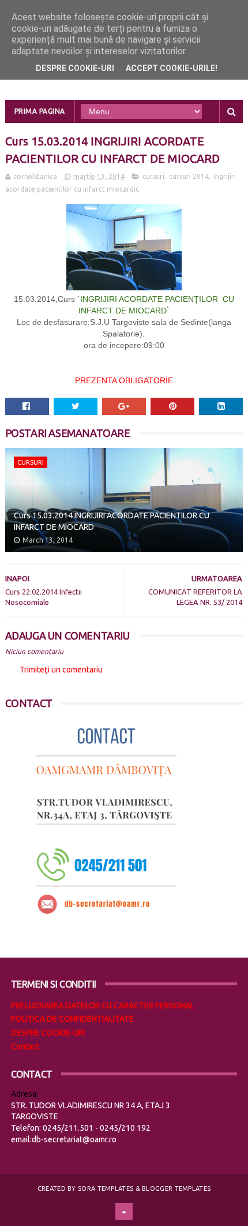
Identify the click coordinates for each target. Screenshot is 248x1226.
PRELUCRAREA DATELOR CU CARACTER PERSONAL (102, 1005)
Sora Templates (105, 1188)
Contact (25, 1046)
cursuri (153, 176)
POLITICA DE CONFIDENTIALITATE (72, 1018)
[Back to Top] (124, 1211)
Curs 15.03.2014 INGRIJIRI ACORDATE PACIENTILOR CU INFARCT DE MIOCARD (111, 521)
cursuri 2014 (189, 176)
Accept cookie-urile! (171, 68)
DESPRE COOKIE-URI (48, 1032)
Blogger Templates (176, 1188)
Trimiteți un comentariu (61, 669)
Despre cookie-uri (75, 68)
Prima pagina (39, 111)
